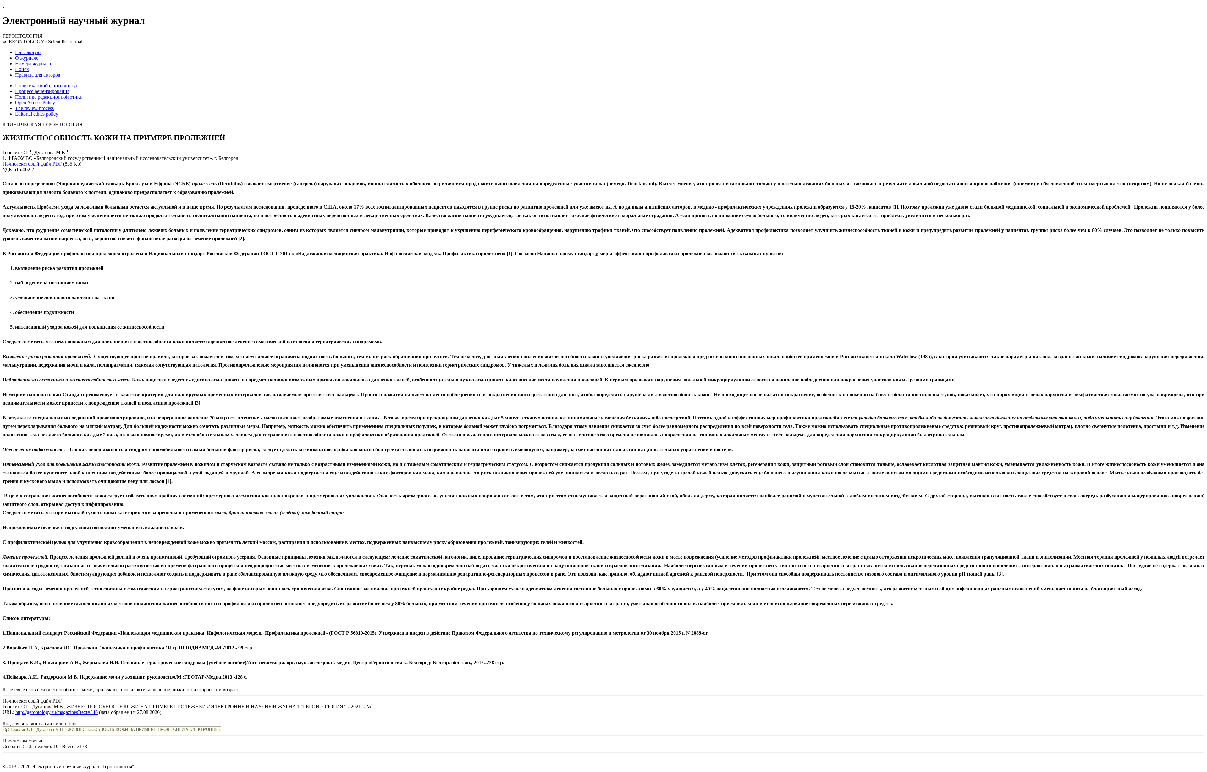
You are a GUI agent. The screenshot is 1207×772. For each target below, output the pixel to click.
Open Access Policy (35, 102)
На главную (28, 52)
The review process (34, 108)
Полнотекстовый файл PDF (32, 164)
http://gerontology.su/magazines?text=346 (56, 712)
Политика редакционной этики (49, 97)
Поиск (22, 69)
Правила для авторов (37, 75)
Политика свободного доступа (48, 85)
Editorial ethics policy (36, 114)
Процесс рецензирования (42, 91)
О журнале (26, 58)
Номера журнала (33, 63)
